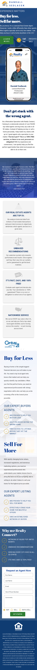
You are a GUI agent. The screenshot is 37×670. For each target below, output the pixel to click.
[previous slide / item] (1, 346)
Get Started (17, 614)
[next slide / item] (35, 346)
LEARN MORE (6, 40)
